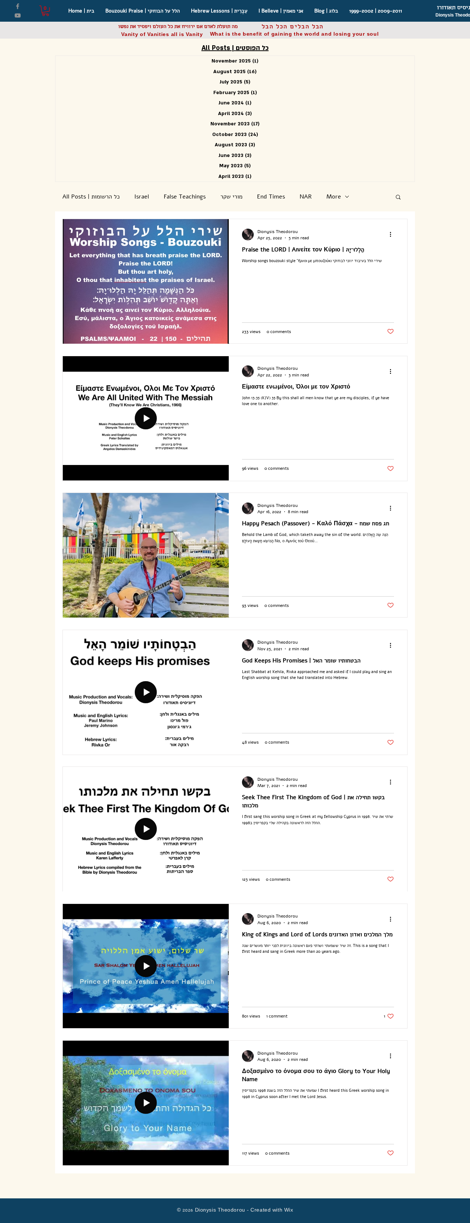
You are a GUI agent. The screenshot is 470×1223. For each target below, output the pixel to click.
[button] (45, 11)
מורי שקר (231, 196)
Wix (288, 1210)
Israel (141, 196)
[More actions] (392, 234)
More (333, 196)
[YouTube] (17, 15)
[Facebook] (17, 6)
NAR (306, 196)
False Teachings (185, 196)
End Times (271, 196)
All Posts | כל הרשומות (91, 196)
